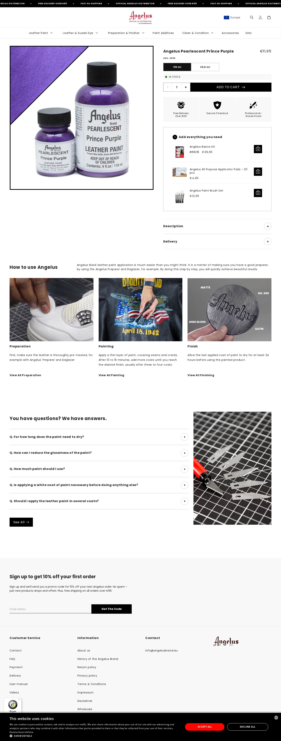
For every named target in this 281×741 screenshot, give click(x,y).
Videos (14, 692)
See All (19, 522)
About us (83, 650)
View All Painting (111, 375)
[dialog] (140, 727)
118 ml (177, 67)
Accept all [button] (205, 726)
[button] (251, 17)
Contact (16, 650)
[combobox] (276, 718)
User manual (19, 684)
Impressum (85, 692)
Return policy (86, 667)
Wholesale (84, 709)
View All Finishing (201, 375)
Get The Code (112, 609)
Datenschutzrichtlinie (21, 732)
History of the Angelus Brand (97, 659)
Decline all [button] (247, 726)
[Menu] (19, 700)
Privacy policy (87, 676)
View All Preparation (25, 375)
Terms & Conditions (91, 684)
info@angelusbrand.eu (161, 650)
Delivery (15, 676)
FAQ (12, 659)
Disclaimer (85, 701)
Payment (16, 667)
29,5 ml (205, 67)
